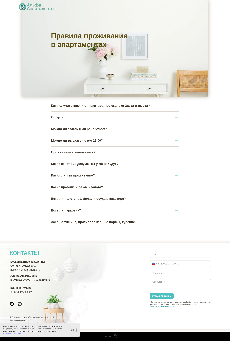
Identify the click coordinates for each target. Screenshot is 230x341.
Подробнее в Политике (13, 334)
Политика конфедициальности (162, 306)
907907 (27, 279)
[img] (206, 7)
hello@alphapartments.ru (25, 269)
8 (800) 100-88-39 (21, 291)
